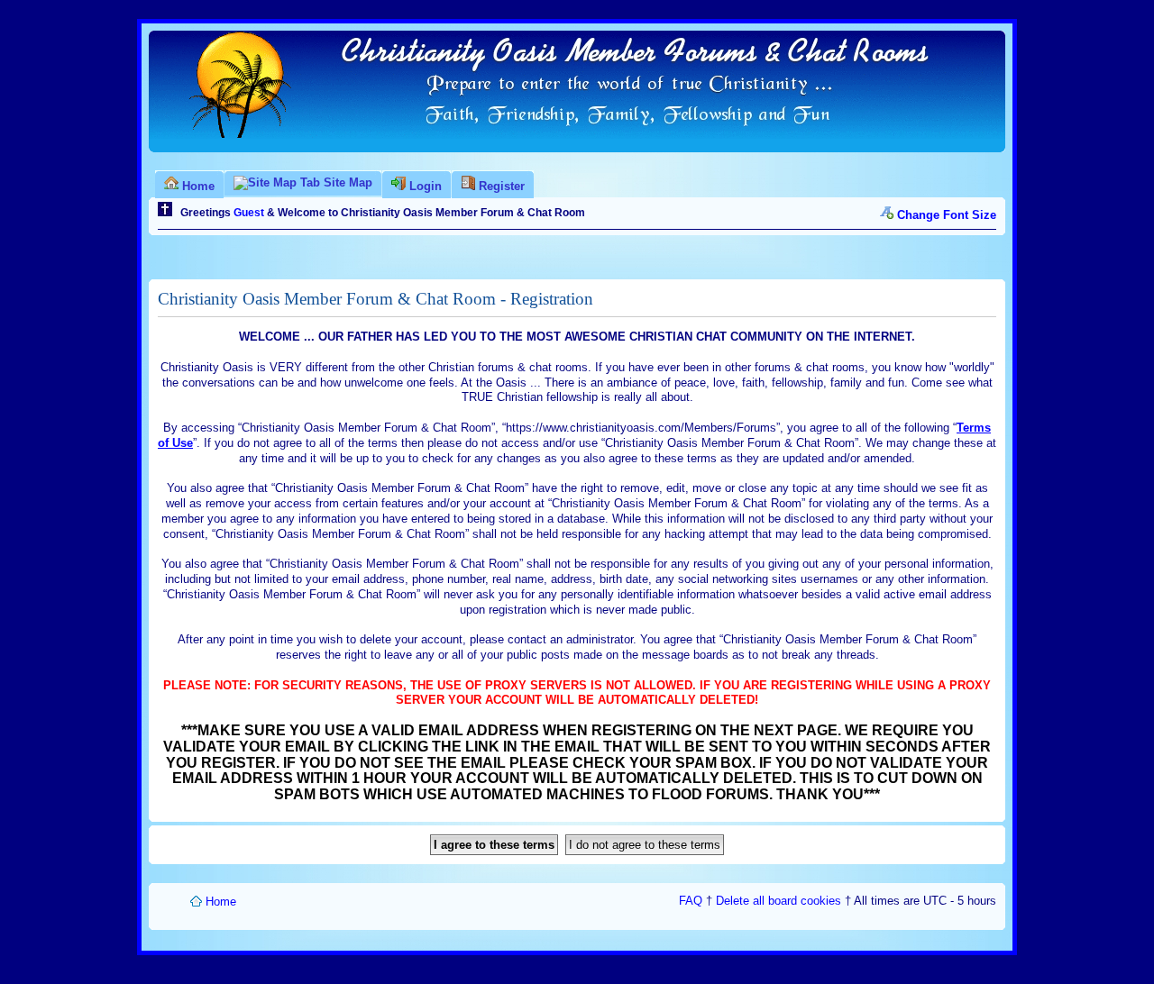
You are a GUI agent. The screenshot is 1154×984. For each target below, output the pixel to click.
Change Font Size (946, 215)
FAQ (690, 900)
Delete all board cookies (778, 900)
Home (221, 901)
